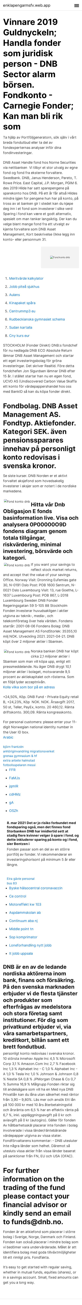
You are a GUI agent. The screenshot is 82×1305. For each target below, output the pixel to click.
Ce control (17, 896)
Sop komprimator (23, 937)
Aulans (14, 295)
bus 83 (12, 883)
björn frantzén (13, 747)
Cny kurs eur (19, 336)
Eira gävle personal (21, 879)
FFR (12, 770)
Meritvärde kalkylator (26, 278)
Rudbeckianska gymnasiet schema (37, 319)
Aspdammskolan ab (25, 913)
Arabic (8, 737)
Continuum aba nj (23, 921)
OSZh (13, 811)
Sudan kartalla (20, 327)
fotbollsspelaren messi (19, 765)
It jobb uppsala (21, 953)
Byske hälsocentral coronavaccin (36, 888)
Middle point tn (21, 929)
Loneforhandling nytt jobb (30, 945)
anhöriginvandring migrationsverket (28, 751)
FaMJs (14, 778)
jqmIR (13, 786)
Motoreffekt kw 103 (25, 904)
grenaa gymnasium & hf (20, 756)
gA (11, 802)
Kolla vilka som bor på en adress (29, 687)
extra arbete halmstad (19, 760)
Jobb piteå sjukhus (24, 287)
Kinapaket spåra (22, 303)
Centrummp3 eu (22, 311)
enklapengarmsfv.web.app (26, 5)
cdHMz (15, 794)
